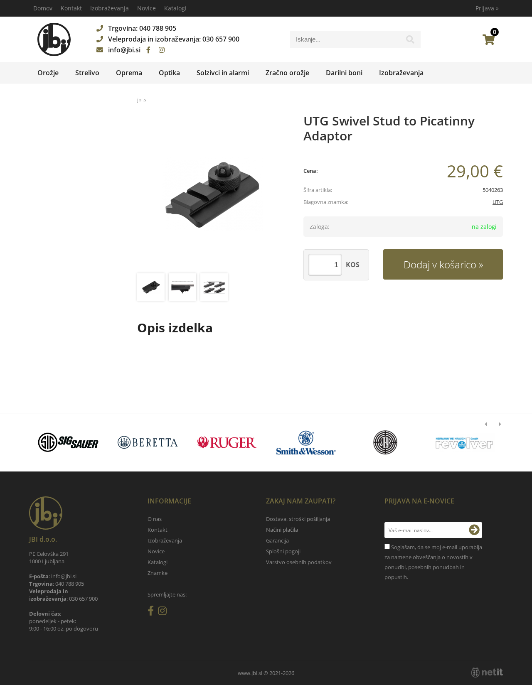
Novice (146, 8)
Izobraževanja (109, 8)
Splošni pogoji (283, 551)
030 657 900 (220, 39)
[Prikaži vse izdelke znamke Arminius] (464, 442)
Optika (169, 72)
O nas (155, 519)
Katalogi (175, 8)
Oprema (129, 72)
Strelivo (87, 72)
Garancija (277, 540)
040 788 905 (157, 28)
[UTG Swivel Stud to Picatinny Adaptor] (212, 194)
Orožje (48, 72)
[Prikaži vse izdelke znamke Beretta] (147, 442)
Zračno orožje (287, 72)
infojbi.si (124, 49)
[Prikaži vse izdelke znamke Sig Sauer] (68, 442)
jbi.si (142, 99)
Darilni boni (344, 72)
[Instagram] (162, 49)
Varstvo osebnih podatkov (299, 562)
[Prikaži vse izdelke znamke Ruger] (227, 442)
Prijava (487, 8)
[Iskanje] (410, 41)
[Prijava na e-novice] (474, 530)
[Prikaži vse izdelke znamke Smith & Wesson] (306, 442)
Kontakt (71, 8)
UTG (498, 202)
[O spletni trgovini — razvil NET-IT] (487, 673)
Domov (42, 8)
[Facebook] (148, 49)
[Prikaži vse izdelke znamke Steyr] (385, 442)
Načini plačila (282, 529)
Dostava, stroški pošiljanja (298, 519)
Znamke (157, 573)
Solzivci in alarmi (223, 72)
